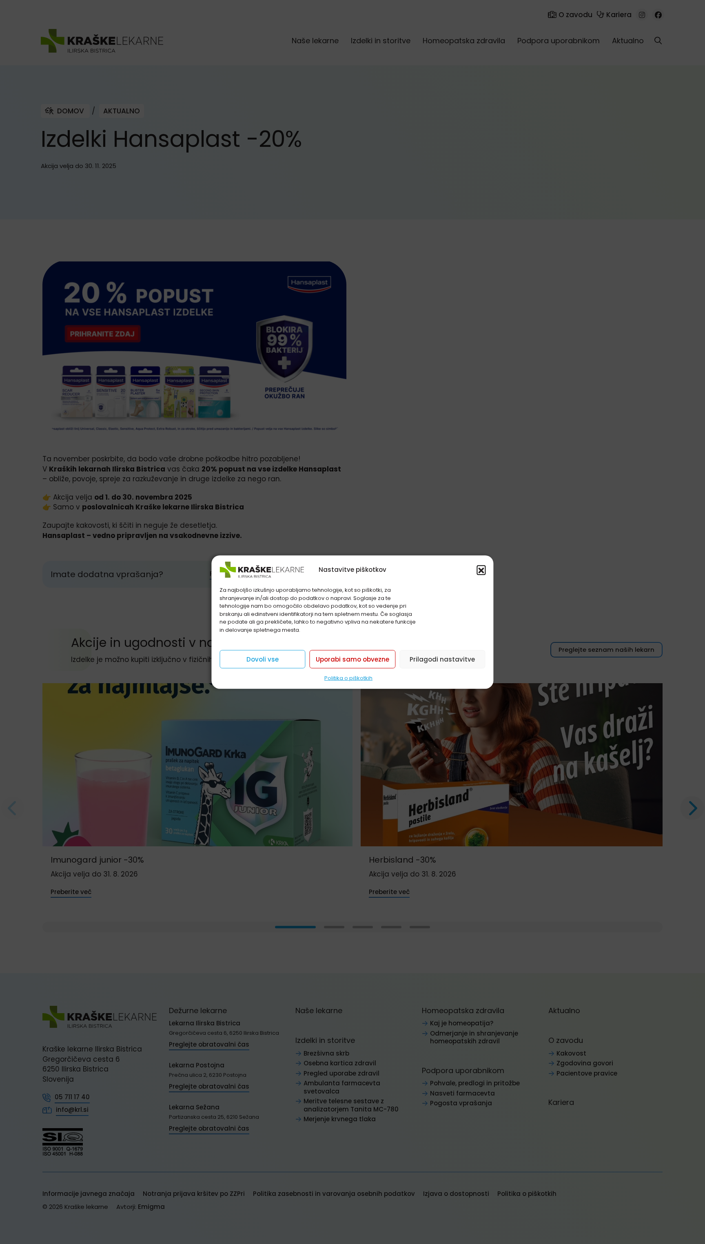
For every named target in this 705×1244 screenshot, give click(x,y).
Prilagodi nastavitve (442, 659)
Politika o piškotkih (348, 678)
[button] (481, 570)
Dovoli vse (262, 659)
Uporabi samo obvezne (352, 659)
